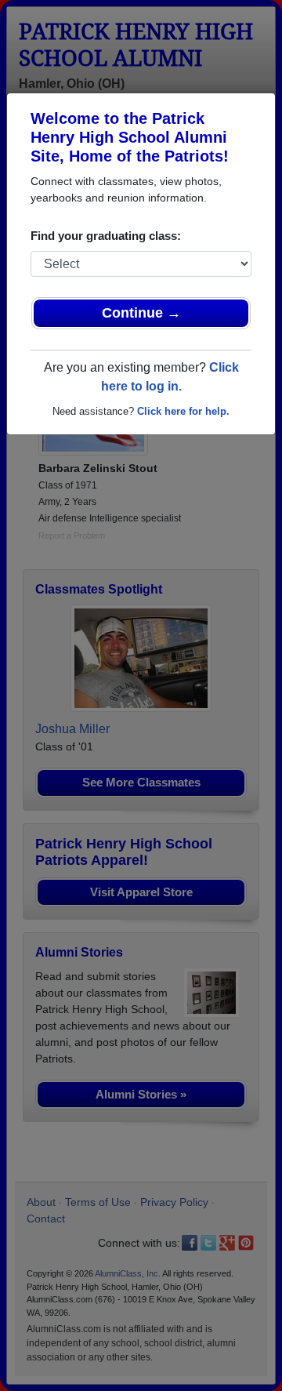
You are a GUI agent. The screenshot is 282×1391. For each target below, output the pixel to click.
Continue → (141, 313)
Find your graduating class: (106, 235)
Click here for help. (183, 411)
